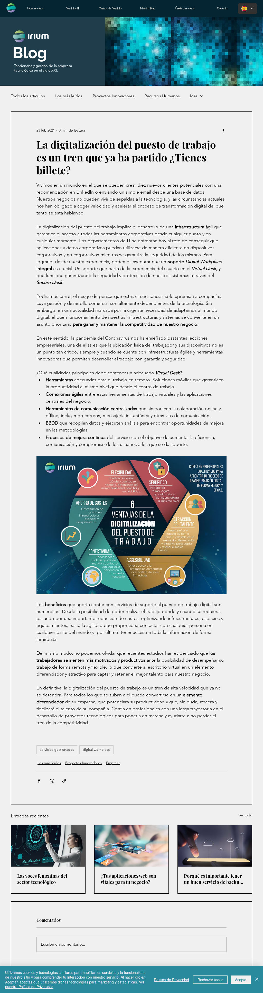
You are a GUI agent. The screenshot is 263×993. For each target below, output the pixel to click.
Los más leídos (68, 95)
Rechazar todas (210, 979)
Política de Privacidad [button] (171, 979)
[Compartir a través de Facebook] (38, 780)
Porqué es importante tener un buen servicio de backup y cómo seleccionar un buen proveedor (214, 879)
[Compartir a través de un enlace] (64, 780)
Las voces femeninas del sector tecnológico (42, 879)
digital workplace (96, 749)
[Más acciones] (223, 130)
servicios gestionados (57, 749)
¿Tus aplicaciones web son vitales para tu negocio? (128, 879)
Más (194, 95)
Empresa (113, 763)
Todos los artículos (28, 95)
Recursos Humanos (162, 95)
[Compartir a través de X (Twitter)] (51, 780)
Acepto (240, 979)
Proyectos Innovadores (113, 95)
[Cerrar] (257, 979)
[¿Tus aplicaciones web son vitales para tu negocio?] (132, 846)
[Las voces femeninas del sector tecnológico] (48, 846)
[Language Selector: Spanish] (247, 8)
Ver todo (245, 815)
